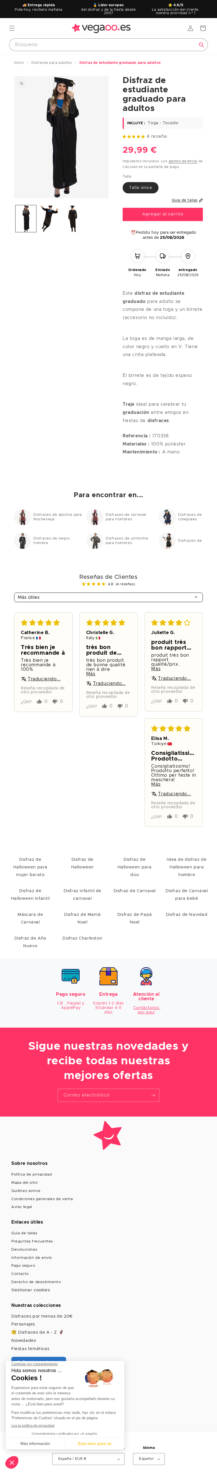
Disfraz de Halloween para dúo (135, 867)
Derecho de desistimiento (36, 1282)
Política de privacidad (31, 1174)
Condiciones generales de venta (42, 1199)
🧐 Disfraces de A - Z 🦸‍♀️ (37, 1332)
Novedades (23, 1340)
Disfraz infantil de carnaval (82, 895)
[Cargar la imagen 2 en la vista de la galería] (49, 218)
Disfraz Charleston (82, 938)
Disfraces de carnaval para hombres (126, 517)
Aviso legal (21, 1207)
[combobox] (108, 45)
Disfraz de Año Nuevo (30, 942)
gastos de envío (183, 161)
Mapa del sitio (24, 1183)
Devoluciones (24, 1250)
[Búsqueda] (201, 45)
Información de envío (31, 1258)
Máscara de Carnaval (30, 918)
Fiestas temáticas (30, 1349)
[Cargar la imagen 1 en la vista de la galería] (26, 218)
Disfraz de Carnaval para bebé (187, 895)
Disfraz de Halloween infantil (30, 895)
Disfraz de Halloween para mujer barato (30, 867)
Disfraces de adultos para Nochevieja (57, 517)
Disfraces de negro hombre (51, 541)
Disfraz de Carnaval (135, 891)
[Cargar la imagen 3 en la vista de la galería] (72, 218)
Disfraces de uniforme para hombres (127, 541)
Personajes (23, 1324)
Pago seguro (23, 1266)
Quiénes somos (25, 1191)
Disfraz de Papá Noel (134, 918)
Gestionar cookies (30, 1290)
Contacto (20, 1274)
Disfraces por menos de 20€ (42, 1316)
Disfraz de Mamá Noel (82, 918)
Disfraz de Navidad (187, 914)
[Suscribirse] (153, 1095)
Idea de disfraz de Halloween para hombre (187, 867)
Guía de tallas (24, 1233)
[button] (12, 28)
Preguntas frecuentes (32, 1241)
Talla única (140, 188)
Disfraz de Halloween (82, 863)
